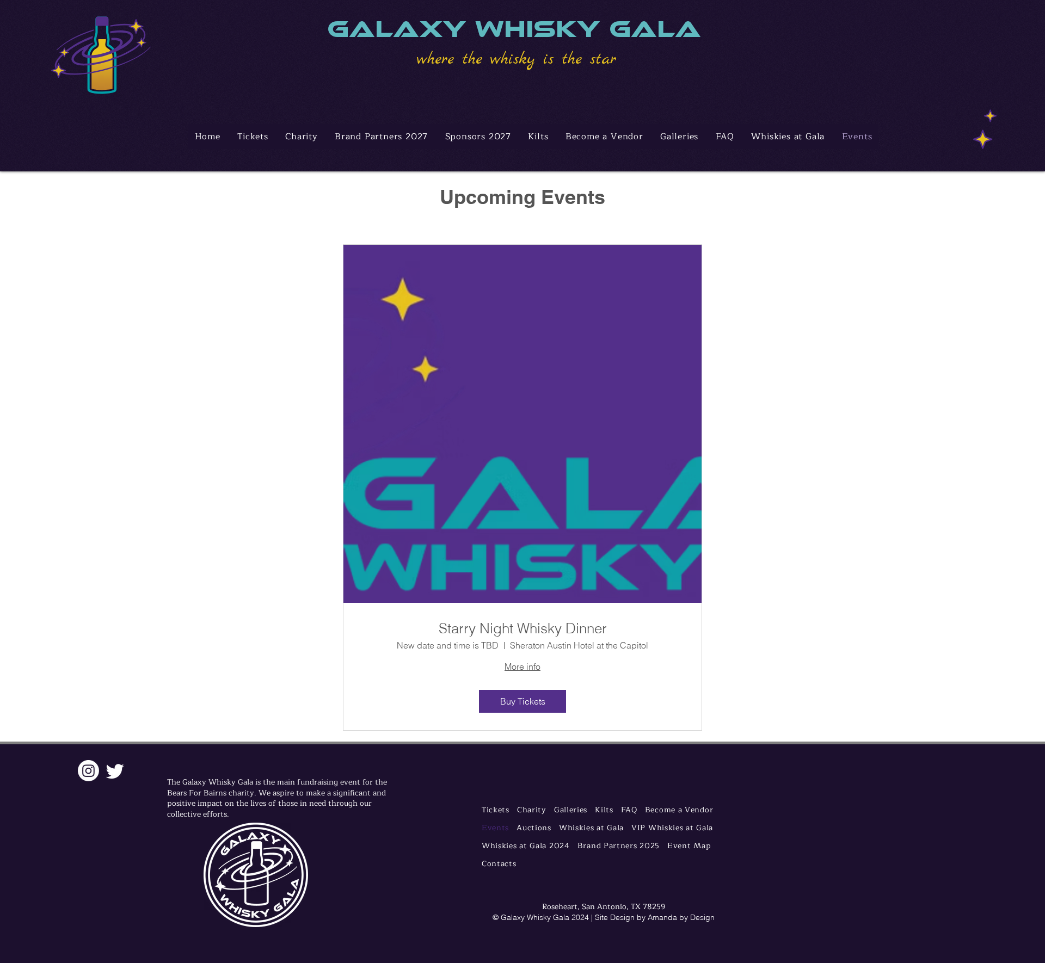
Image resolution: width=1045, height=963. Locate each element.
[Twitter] (115, 770)
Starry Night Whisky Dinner (523, 628)
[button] (788, 136)
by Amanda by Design (676, 917)
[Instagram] (88, 770)
